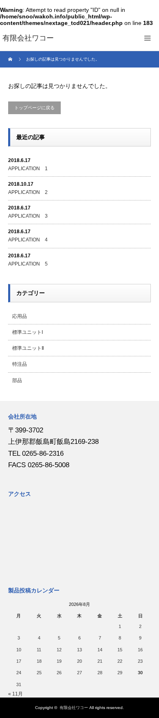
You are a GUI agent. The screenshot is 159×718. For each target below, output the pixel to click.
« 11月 (15, 694)
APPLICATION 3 (28, 216)
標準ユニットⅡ (28, 348)
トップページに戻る (34, 107)
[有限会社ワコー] (28, 38)
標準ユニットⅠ (27, 332)
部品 (17, 380)
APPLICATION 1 (28, 168)
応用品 (19, 316)
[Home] (11, 59)
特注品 (19, 364)
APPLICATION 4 (28, 240)
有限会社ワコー (74, 707)
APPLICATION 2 (28, 192)
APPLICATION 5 (28, 264)
